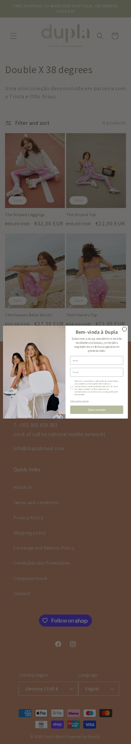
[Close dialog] (124, 329)
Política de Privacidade (79, 401)
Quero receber (96, 410)
